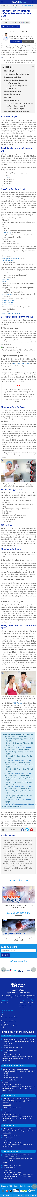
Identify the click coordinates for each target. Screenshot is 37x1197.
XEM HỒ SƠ (28, 41)
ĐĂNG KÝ (5, 955)
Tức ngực (5, 177)
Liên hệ (3, 1015)
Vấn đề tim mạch (8, 260)
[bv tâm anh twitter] (11, 1190)
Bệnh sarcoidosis (8, 294)
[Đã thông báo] (32, 1190)
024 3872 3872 (15, 747)
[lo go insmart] (7, 971)
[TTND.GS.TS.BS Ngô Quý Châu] (6, 37)
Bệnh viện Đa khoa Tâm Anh (10, 26)
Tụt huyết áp (6, 233)
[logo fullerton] (18, 971)
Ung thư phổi (6, 279)
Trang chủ (3, 5)
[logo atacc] (30, 971)
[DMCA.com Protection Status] (23, 1190)
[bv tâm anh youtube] (7, 1190)
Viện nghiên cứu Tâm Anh (27, 1002)
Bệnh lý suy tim (7, 302)
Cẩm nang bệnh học (12, 5)
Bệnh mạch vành (8, 305)
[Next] (33, 929)
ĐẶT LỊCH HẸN (16, 41)
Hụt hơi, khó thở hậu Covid (11, 313)
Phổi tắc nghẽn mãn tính (10, 258)
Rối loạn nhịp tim (8, 300)
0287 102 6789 (26, 760)
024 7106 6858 (26, 747)
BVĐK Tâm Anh (18, 703)
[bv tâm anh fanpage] (3, 1190)
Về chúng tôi (4, 1002)
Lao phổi (5, 281)
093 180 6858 (15, 760)
